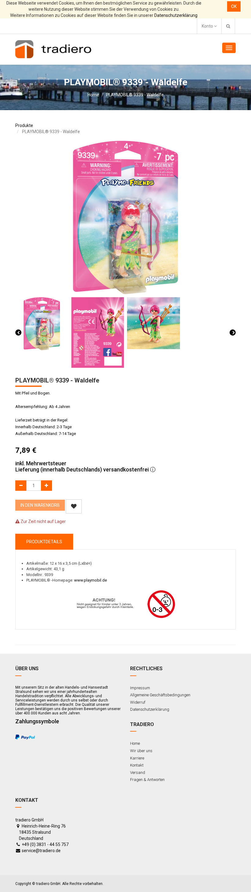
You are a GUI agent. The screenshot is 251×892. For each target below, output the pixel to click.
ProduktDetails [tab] (44, 541)
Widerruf (137, 702)
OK (234, 6)
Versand (137, 772)
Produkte (24, 125)
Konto (208, 26)
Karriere (137, 758)
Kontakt (137, 765)
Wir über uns (141, 750)
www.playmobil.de (90, 580)
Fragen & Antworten (147, 779)
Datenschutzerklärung (175, 15)
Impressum (140, 688)
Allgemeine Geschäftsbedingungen (160, 695)
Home (93, 94)
